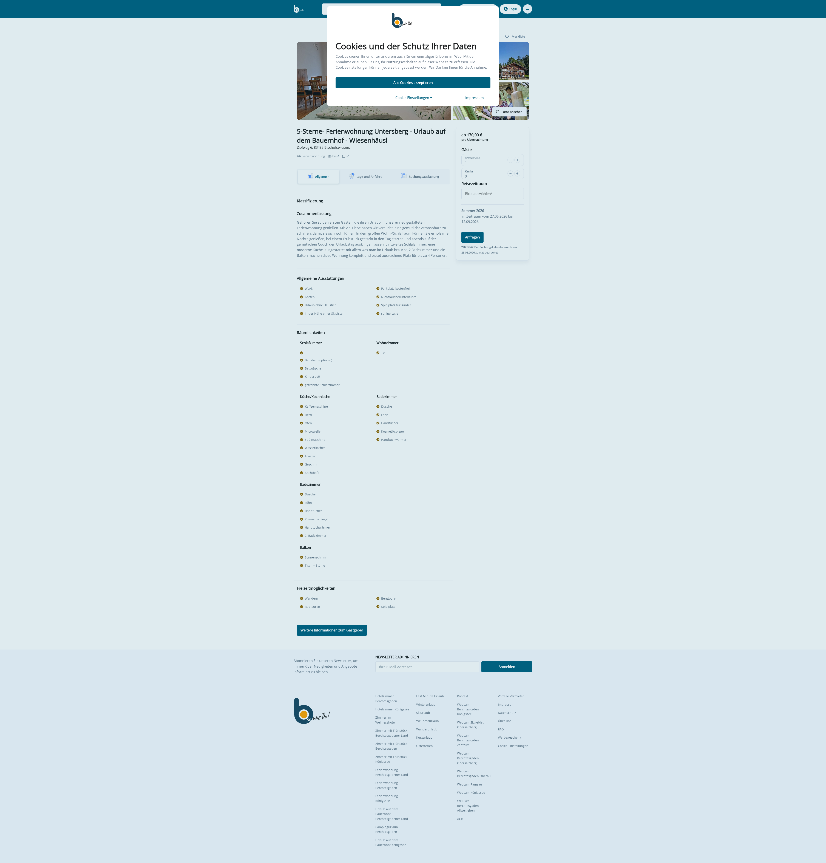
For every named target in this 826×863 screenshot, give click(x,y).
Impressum (474, 97)
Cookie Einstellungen (412, 97)
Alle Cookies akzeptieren (413, 82)
